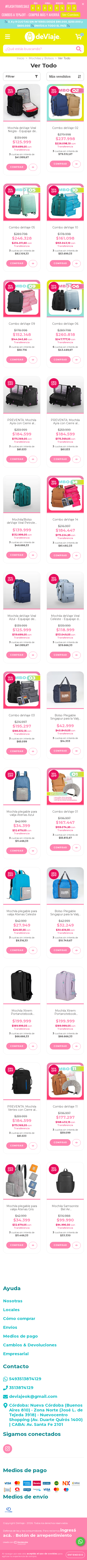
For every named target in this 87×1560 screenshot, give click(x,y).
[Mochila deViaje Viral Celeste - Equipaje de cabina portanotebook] (76, 655)
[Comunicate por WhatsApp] (80, 1541)
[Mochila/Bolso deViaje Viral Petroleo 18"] (33, 555)
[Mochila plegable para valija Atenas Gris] (33, 1245)
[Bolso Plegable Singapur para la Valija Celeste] (76, 950)
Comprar (60, 164)
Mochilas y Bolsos (41, 58)
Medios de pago (20, 1336)
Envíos (10, 1327)
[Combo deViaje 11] (76, 1142)
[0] (78, 37)
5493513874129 (25, 1378)
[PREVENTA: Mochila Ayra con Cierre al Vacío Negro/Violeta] (76, 459)
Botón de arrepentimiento (44, 1535)
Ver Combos (70, 14)
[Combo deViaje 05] (33, 263)
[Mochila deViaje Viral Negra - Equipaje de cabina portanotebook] (33, 167)
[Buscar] (79, 49)
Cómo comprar (19, 1318)
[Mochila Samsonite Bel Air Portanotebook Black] (76, 1245)
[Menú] (7, 37)
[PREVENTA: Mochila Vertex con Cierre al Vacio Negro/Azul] (33, 1145)
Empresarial (16, 1353)
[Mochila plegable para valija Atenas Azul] (33, 850)
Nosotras (12, 1301)
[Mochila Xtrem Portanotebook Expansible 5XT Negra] (33, 1046)
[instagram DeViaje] (7, 1448)
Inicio (20, 58)
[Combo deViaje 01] (76, 847)
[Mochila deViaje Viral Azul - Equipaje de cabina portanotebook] (33, 655)
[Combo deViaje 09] (33, 359)
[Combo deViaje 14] (76, 555)
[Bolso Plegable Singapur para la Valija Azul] (76, 751)
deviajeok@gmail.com (33, 1396)
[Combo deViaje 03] (33, 751)
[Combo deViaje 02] (76, 164)
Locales (11, 1309)
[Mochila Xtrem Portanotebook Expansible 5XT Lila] (76, 1046)
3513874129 (21, 1387)
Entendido (75, 1555)
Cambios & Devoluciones (30, 1345)
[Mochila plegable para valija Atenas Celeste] (33, 950)
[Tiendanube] (15, 1543)
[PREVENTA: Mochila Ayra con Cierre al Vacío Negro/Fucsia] (33, 459)
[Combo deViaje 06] (76, 359)
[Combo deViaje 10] (76, 263)
